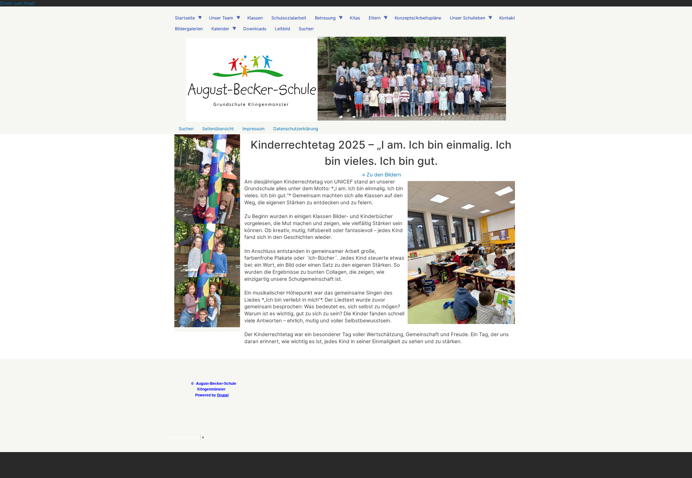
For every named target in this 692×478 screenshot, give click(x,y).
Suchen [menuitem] (306, 28)
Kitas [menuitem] (355, 18)
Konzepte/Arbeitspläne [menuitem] (418, 18)
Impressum (253, 128)
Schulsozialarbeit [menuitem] (288, 18)
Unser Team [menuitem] (219, 19)
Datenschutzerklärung (295, 128)
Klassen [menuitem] (255, 18)
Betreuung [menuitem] (323, 19)
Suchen (186, 128)
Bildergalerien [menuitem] (189, 28)
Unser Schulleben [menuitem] (465, 19)
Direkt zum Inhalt (17, 3)
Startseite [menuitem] (183, 19)
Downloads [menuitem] (254, 28)
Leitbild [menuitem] (282, 28)
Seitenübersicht (218, 128)
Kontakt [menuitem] (507, 18)
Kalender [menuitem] (218, 30)
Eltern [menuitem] (372, 19)
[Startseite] (252, 80)
